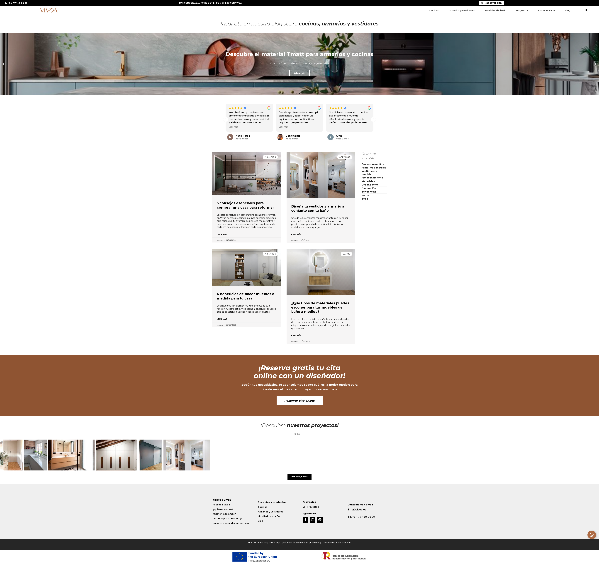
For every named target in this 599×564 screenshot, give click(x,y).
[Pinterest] (320, 520)
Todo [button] (296, 433)
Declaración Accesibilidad (336, 542)
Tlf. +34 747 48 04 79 (361, 516)
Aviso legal (275, 542)
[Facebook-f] (305, 520)
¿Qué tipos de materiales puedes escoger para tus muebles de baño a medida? (320, 307)
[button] (586, 10)
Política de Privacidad (295, 542)
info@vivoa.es (357, 509)
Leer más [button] (233, 127)
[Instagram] (312, 520)
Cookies (314, 542)
